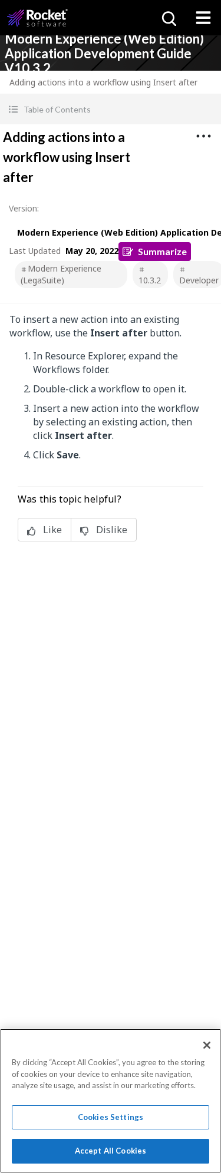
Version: (24, 208)
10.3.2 (149, 280)
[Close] (207, 1045)
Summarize (162, 251)
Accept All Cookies (110, 1150)
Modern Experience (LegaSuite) (61, 274)
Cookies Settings (110, 1117)
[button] (110, 109)
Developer (199, 280)
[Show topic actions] (203, 136)
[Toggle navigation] (203, 18)
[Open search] (168, 18)
